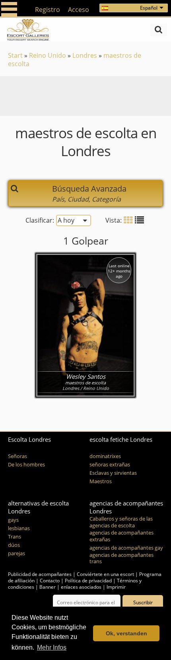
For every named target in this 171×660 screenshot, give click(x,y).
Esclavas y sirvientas (113, 473)
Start (15, 55)
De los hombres (26, 464)
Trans (14, 536)
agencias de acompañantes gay (126, 547)
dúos (14, 545)
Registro (47, 9)
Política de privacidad (88, 580)
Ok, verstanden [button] (126, 633)
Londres (84, 55)
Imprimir (116, 587)
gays (13, 520)
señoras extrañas (109, 464)
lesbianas (19, 528)
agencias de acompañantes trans (121, 558)
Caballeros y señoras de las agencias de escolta (121, 522)
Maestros (100, 481)
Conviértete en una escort (105, 574)
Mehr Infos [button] (51, 647)
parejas (16, 553)
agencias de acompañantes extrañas (121, 536)
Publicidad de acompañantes (40, 574)
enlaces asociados (81, 587)
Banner (47, 587)
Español (148, 7)
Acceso (78, 9)
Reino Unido (47, 55)
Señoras (17, 456)
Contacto (50, 580)
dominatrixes (105, 456)
